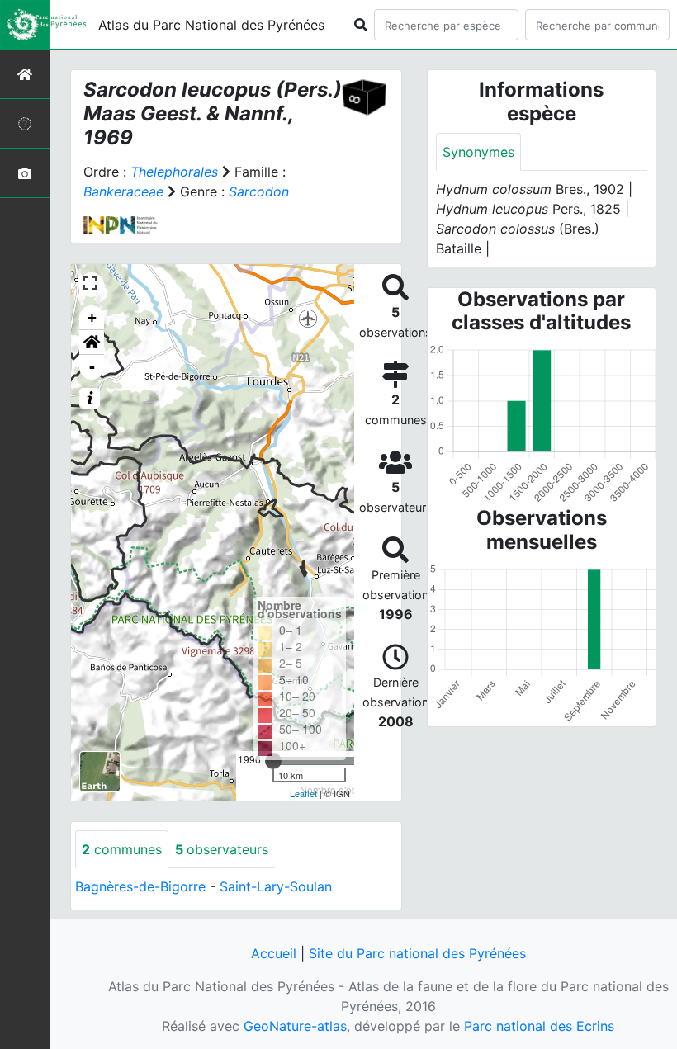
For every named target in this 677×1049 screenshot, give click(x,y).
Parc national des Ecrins (539, 1026)
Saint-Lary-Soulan (276, 886)
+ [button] (92, 317)
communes (122, 849)
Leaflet (303, 793)
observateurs (221, 849)
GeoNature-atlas (295, 1026)
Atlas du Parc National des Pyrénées (211, 25)
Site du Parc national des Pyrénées (417, 953)
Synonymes (478, 152)
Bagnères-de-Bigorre (140, 886)
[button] (91, 342)
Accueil (273, 953)
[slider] (273, 761)
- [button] (92, 367)
